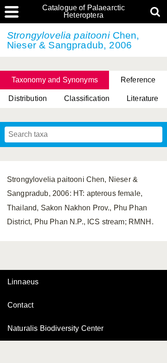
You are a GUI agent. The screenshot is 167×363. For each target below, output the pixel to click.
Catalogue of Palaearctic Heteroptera (83, 11)
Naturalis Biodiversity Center (55, 328)
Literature (143, 98)
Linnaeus (23, 282)
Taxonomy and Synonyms (55, 80)
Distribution (27, 98)
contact (20, 305)
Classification (86, 98)
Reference (138, 80)
